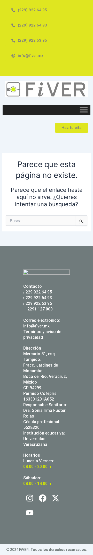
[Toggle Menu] (84, 110)
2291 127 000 (39, 309)
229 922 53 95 (39, 303)
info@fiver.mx (36, 326)
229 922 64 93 (39, 297)
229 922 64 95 (39, 292)
